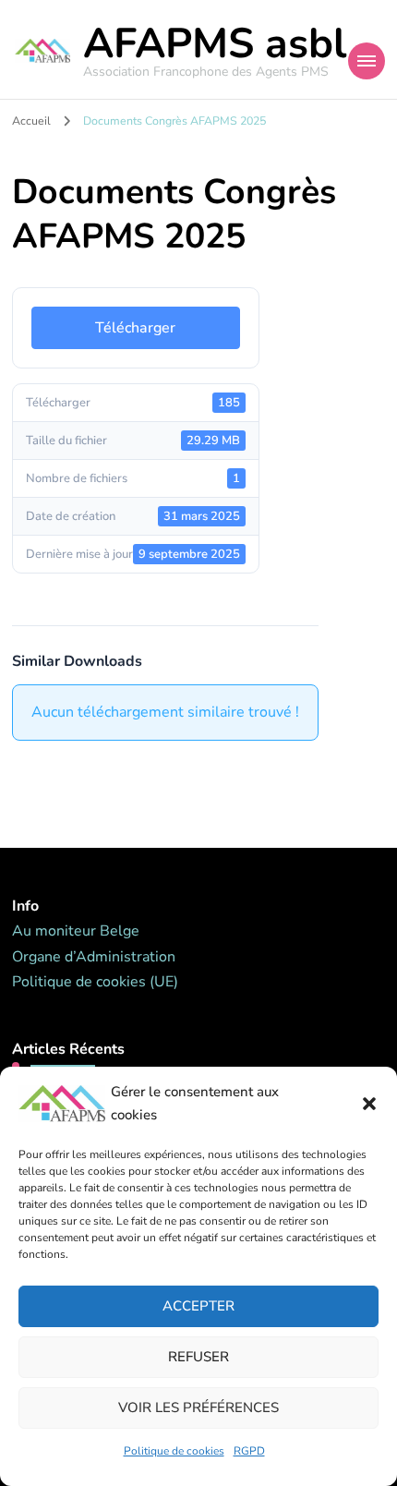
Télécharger (135, 328)
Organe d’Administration (93, 957)
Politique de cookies (174, 1451)
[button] (369, 1103)
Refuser (198, 1356)
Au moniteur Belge (75, 931)
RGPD (249, 1451)
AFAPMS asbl (214, 44)
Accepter (198, 1306)
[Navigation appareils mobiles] (366, 60)
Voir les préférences (198, 1407)
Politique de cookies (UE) (95, 982)
